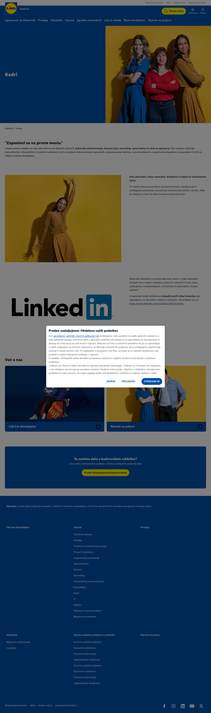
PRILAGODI (128, 381)
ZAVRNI (110, 381)
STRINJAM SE (152, 381)
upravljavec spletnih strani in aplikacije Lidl (76, 335)
